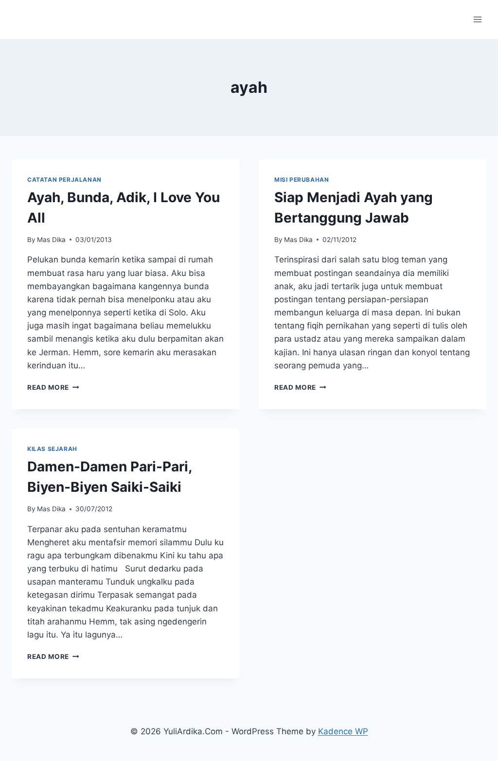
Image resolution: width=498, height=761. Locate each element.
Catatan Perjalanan (64, 179)
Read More (53, 387)
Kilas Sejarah (52, 448)
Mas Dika (51, 239)
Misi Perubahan (301, 179)
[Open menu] (477, 19)
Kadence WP (343, 731)
